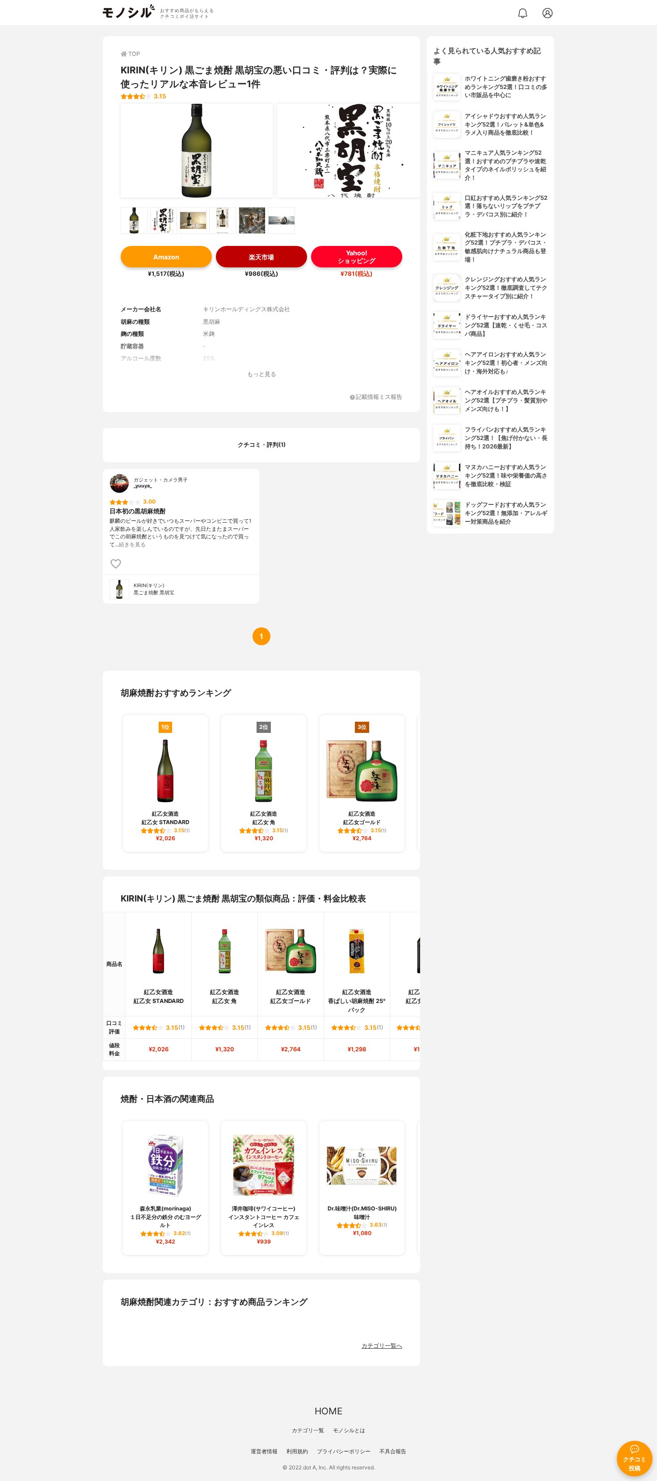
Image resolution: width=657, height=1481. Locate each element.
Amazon (166, 257)
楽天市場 (261, 257)
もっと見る (261, 374)
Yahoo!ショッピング (356, 256)
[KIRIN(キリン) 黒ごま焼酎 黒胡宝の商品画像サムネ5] (252, 220)
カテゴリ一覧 (308, 1430)
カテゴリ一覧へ (382, 1345)
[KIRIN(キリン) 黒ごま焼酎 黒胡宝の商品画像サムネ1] (134, 220)
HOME (328, 1411)
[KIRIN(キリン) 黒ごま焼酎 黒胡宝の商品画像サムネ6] (281, 220)
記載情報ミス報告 (379, 397)
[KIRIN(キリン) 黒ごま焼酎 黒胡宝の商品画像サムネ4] (222, 220)
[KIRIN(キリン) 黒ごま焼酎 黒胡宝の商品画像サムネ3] (193, 220)
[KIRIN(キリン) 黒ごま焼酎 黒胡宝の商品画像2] (353, 151)
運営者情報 (264, 1451)
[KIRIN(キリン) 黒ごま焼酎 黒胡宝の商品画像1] (197, 151)
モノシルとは (349, 1430)
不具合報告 (392, 1451)
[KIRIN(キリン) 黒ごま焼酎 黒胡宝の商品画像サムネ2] (163, 220)
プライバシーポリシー (344, 1451)
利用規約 (297, 1451)
